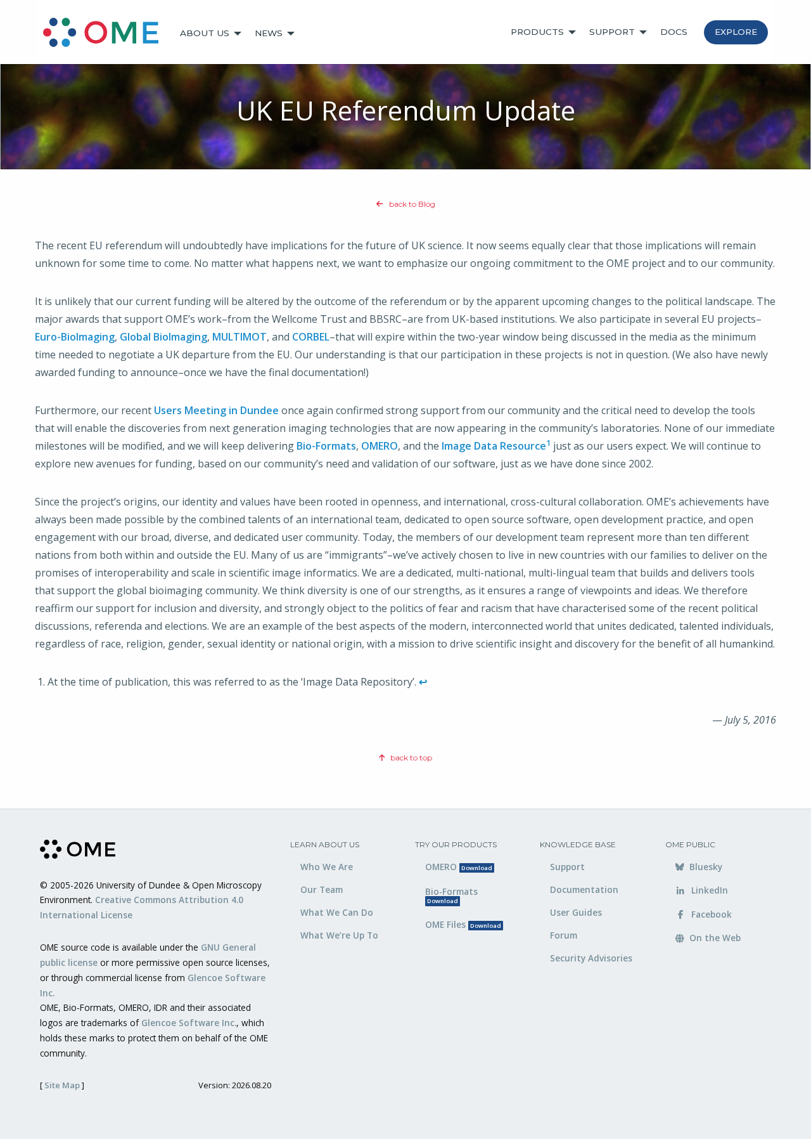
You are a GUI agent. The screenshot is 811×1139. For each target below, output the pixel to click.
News (269, 33)
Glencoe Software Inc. (188, 1023)
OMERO (379, 446)
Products (537, 32)
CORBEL (310, 337)
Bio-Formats (326, 446)
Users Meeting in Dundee (216, 410)
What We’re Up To (339, 935)
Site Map (62, 1085)
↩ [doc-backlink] (423, 682)
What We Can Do (336, 912)
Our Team (321, 889)
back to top (410, 757)
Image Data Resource (494, 446)
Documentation (584, 889)
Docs (673, 32)
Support (612, 32)
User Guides (576, 912)
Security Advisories (591, 958)
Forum (563, 935)
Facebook (710, 914)
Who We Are (326, 867)
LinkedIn (708, 890)
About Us (204, 33)
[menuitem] (106, 33)
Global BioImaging (163, 337)
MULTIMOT (239, 337)
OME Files (463, 924)
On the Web (714, 938)
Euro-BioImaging (75, 337)
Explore (736, 32)
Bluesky (704, 867)
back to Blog (411, 204)
